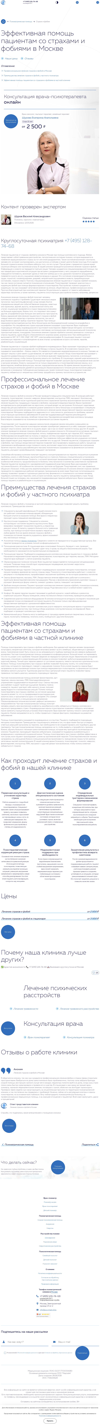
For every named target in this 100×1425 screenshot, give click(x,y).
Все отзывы (9, 1126)
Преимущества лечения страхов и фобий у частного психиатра (31, 76)
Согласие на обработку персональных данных (50, 1279)
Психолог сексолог (50, 1264)
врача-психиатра (29, 541)
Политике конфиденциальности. (50, 1416)
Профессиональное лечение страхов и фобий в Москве (28, 71)
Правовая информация (50, 1284)
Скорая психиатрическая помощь (50, 1220)
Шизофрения (50, 1238)
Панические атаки (50, 1242)
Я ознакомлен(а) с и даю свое (39, 1352)
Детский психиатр (50, 1210)
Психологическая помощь (50, 1252)
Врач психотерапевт (50, 1206)
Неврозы (50, 1228)
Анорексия (50, 1224)
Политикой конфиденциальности (28, 1352)
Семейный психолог (50, 1256)
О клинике (50, 1269)
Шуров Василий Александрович (32, 216)
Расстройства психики (50, 1234)
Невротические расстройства (50, 1246)
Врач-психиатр (50, 1198)
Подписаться (82, 1353)
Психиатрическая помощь (21, 22)
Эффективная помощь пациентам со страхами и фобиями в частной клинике (37, 80)
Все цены (8, 932)
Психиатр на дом (50, 1202)
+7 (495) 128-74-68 (50, 1296)
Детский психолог (50, 1260)
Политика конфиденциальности (50, 1273)
